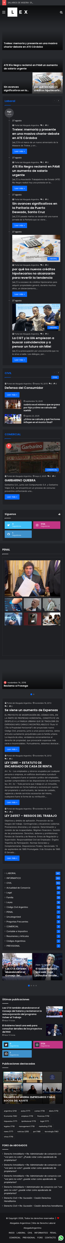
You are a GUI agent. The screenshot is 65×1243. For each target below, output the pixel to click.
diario (53, 1111)
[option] (32, 57)
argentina (10, 1111)
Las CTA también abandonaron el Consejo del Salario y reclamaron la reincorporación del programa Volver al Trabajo (22, 1012)
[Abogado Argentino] (18, 12)
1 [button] (31, 694)
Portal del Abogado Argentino (27, 125)
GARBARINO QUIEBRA (20, 480)
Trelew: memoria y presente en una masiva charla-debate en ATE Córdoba (30, 45)
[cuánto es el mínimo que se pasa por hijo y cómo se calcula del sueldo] (13, 404)
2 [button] (33, 694)
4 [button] (36, 985)
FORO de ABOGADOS (14, 1145)
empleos (27, 1116)
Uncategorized (13, 917)
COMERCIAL (12, 926)
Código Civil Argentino (17, 907)
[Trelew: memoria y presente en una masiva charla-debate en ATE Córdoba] (32, 35)
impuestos (10, 1121)
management (27, 1126)
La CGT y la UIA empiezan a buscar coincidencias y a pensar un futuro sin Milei (33, 342)
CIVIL (9, 883)
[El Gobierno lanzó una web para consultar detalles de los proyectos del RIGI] (47, 966)
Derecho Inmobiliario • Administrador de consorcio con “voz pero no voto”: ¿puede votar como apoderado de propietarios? (33, 1190)
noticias (23, 1131)
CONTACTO (50, 1237)
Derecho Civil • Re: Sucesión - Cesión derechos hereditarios (33, 1206)
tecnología (51, 1131)
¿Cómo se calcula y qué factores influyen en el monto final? (42, 421)
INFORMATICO (13, 878)
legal (44, 1121)
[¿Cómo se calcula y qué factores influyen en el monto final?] (13, 419)
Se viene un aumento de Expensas (31, 710)
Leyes (9, 902)
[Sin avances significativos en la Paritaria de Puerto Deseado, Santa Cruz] (17, 83)
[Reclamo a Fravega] (32, 675)
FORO (40, 1237)
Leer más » (20, 151)
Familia (9, 897)
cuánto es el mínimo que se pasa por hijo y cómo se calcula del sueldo (42, 407)
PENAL (9, 912)
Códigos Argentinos (15, 941)
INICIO (12, 1233)
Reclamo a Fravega (16, 686)
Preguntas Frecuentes (17, 921)
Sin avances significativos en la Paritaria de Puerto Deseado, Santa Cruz (17, 92)
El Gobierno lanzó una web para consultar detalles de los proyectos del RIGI (47, 975)
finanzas (43, 1116)
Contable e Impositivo (17, 931)
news (8, 1131)
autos (25, 1111)
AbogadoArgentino (32, 1228)
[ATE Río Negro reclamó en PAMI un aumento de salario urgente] (32, 61)
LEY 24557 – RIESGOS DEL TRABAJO (31, 816)
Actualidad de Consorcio (18, 888)
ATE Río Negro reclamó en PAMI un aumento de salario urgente (31, 66)
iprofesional (28, 1121)
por (37, 1131)
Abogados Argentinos (20, 1223)
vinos (8, 1136)
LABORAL (11, 873)
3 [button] (33, 985)
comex (39, 1111)
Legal (9, 892)
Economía (10, 1116)
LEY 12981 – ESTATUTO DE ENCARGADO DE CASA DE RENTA (28, 764)
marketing (45, 1126)
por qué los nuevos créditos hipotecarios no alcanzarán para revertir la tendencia (47, 92)
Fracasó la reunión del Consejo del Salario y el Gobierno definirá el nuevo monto (32, 1098)
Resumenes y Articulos (17, 936)
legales (9, 1126)
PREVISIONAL (13, 946)
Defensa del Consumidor (24, 388)
